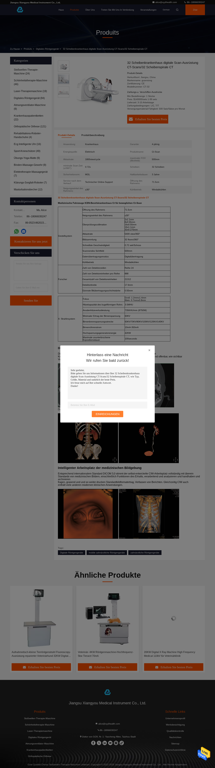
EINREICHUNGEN (107, 414)
